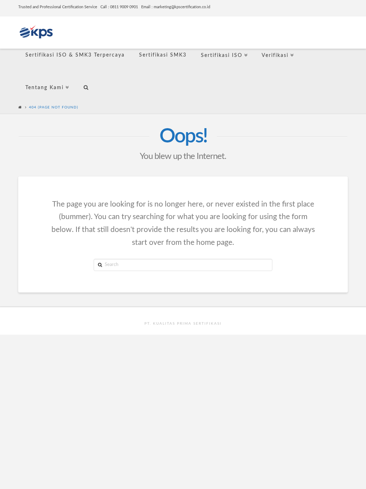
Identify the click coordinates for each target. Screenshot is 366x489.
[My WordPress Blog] (36, 30)
